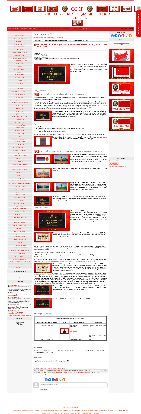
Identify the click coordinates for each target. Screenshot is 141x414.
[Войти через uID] (46, 379)
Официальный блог (114, 160)
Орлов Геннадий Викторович (83, 372)
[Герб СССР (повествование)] (65, 11)
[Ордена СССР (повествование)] (126, 8)
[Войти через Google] (60, 379)
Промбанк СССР (70, 372)
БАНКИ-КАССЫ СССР (50, 37)
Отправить (43, 390)
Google (125, 410)
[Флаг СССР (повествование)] (27, 8)
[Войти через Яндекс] (56, 379)
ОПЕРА (85, 28)
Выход (30, 28)
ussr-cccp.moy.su (73, 407)
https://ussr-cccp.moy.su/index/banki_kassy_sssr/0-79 (53, 368)
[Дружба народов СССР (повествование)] (40, 8)
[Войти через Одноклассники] (63, 379)
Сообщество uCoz (114, 162)
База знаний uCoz (114, 164)
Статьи (41, 37)
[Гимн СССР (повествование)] (102, 11)
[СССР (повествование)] (15, 11)
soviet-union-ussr (56, 370)
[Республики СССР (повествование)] (52, 8)
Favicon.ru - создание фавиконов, (117, 166)
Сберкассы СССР (13, 277)
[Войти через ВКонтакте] (49, 379)
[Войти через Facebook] (53, 379)
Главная (10, 28)
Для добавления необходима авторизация (20, 315)
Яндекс (120, 410)
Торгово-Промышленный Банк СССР (56, 372)
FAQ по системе (113, 163)
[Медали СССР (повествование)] (114, 8)
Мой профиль (24, 28)
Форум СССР (16, 28)
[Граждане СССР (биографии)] (77, 25)
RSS (34, 28)
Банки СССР (12, 274)
